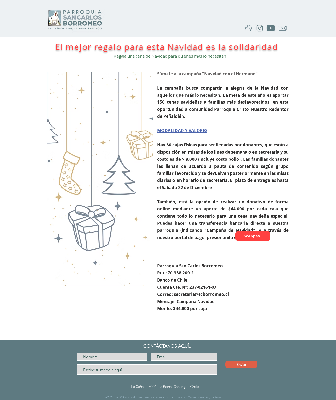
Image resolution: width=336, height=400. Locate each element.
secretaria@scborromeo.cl (201, 294)
